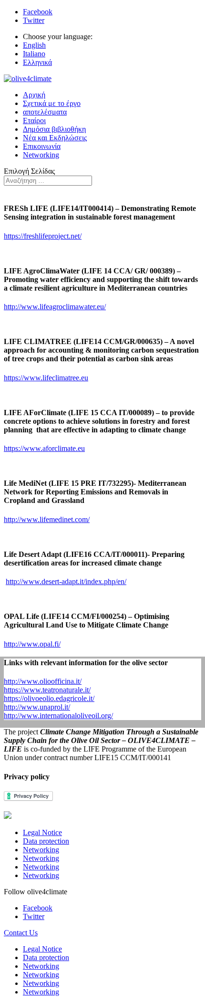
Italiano (34, 54)
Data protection (46, 841)
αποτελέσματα (45, 112)
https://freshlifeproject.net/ (43, 236)
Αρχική (34, 95)
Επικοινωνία (42, 146)
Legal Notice (42, 832)
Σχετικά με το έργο (52, 103)
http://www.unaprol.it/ (37, 707)
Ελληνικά (37, 62)
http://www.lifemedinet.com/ (47, 519)
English (34, 45)
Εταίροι (34, 120)
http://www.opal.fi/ (32, 644)
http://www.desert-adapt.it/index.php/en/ (66, 581)
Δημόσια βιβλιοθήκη (54, 129)
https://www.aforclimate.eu (44, 448)
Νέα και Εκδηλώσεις (55, 138)
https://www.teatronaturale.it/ (47, 690)
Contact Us (21, 933)
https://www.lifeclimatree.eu (46, 378)
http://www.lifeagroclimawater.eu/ (55, 307)
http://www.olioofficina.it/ (43, 681)
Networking (41, 155)
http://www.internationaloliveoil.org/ (58, 715)
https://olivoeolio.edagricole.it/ (49, 698)
